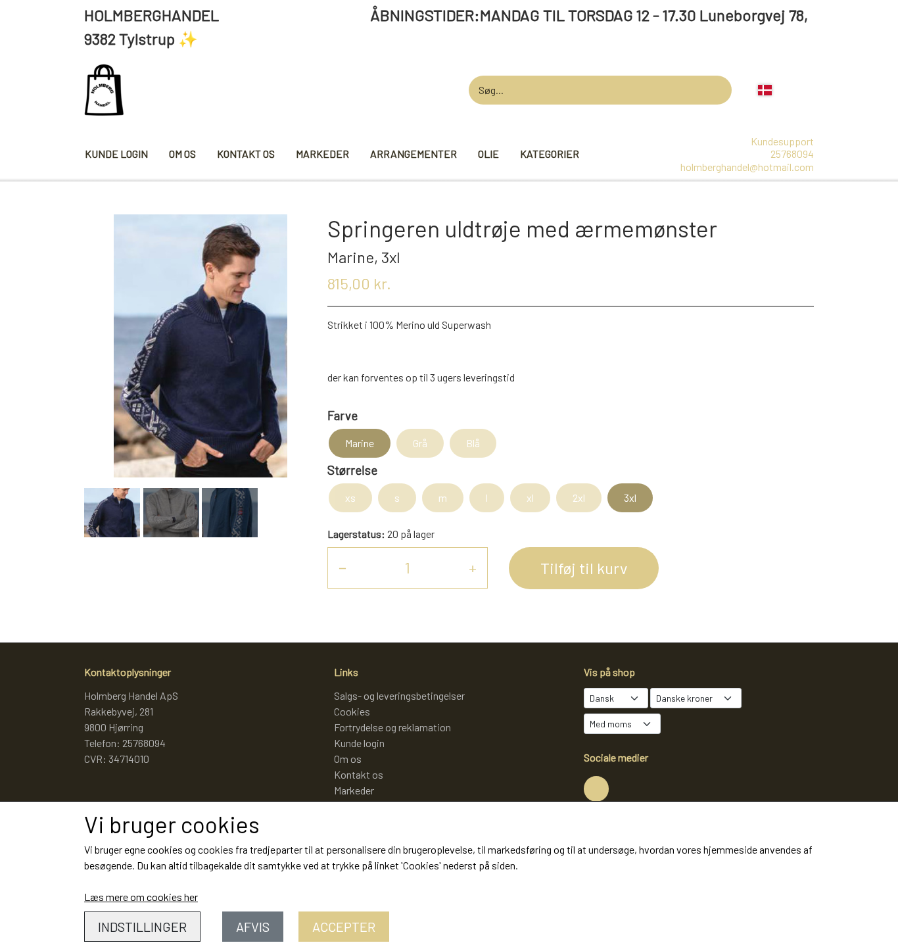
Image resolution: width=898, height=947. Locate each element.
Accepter (343, 927)
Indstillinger (142, 927)
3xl (630, 497)
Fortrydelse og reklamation (392, 727)
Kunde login (116, 153)
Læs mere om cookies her (141, 896)
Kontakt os (246, 153)
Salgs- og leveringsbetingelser (399, 695)
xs (350, 497)
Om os (182, 153)
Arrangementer (413, 153)
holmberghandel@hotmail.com (747, 166)
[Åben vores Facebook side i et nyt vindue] (596, 788)
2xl (579, 497)
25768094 (792, 153)
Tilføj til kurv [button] (583, 567)
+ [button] (473, 567)
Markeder (322, 153)
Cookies (352, 711)
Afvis (253, 927)
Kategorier (549, 153)
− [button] (342, 567)
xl (530, 497)
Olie (488, 153)
